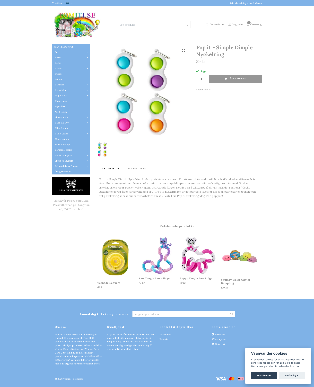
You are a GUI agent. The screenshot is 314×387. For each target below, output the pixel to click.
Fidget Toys (61, 116)
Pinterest (219, 364)
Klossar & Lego (62, 165)
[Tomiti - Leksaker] (94, 34)
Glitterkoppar (62, 148)
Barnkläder (60, 110)
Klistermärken (62, 159)
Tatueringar (61, 121)
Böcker (58, 99)
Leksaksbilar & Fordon (66, 186)
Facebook (219, 354)
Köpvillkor (165, 354)
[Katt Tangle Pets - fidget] (157, 276)
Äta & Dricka (61, 132)
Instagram (220, 359)
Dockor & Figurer (64, 175)
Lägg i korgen (237, 99)
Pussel (58, 94)
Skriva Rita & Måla (64, 181)
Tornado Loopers (108, 303)
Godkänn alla (264, 375)
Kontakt (163, 359)
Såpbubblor (61, 127)
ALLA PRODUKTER (63, 67)
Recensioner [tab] (137, 189)
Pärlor (58, 83)
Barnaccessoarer (63, 170)
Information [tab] (110, 189)
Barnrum (59, 105)
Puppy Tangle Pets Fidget (196, 298)
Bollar (58, 78)
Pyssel (58, 89)
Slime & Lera (61, 137)
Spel (57, 72)
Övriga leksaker (63, 192)
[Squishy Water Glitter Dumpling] (239, 276)
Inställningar (292, 375)
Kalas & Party (62, 143)
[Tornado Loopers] (116, 278)
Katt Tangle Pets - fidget (155, 298)
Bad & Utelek (61, 154)
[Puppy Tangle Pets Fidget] (198, 276)
